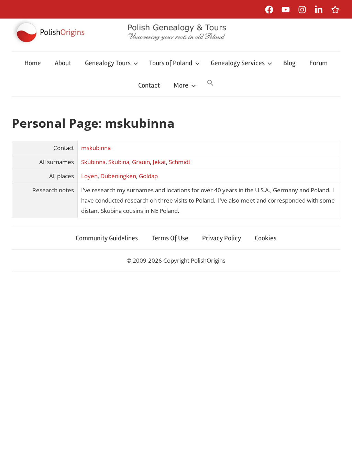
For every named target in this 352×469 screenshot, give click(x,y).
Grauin (141, 162)
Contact (149, 85)
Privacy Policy (221, 238)
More (181, 85)
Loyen (89, 176)
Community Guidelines (107, 238)
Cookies (265, 238)
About (63, 63)
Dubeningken (118, 176)
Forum (318, 63)
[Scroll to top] (340, 457)
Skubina (118, 162)
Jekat (159, 162)
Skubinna (93, 162)
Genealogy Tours (108, 63)
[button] (210, 83)
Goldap (148, 176)
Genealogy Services (238, 63)
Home (32, 63)
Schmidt (179, 162)
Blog (289, 63)
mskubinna (96, 148)
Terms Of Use (170, 238)
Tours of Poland (170, 63)
